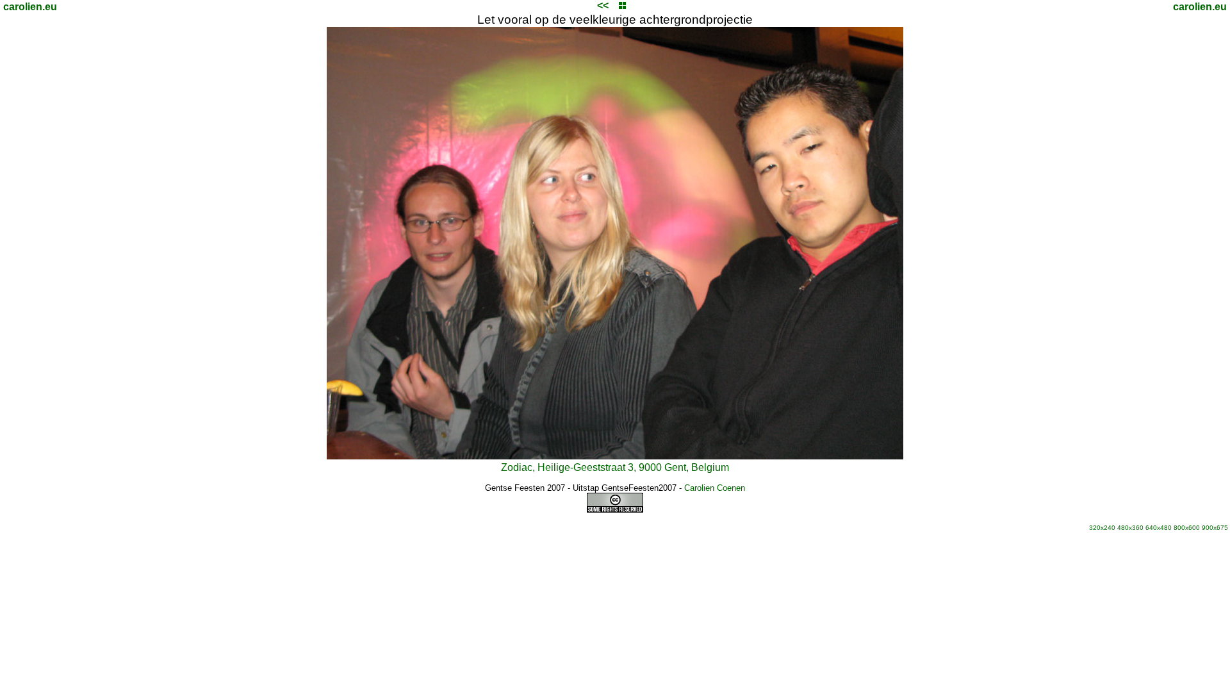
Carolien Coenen (714, 488)
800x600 (1187, 527)
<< (603, 5)
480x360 (1130, 527)
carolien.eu (30, 6)
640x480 (1158, 527)
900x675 (1215, 527)
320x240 (1102, 527)
